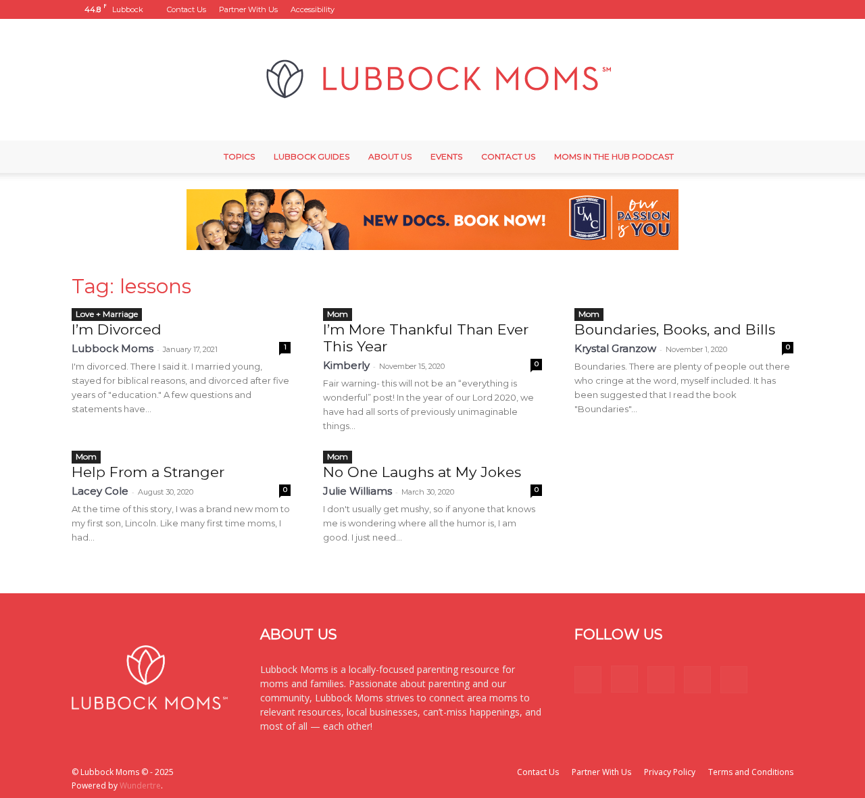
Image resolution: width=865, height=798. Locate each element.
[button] (674, 9)
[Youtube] (783, 9)
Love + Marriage (107, 314)
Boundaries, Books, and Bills (674, 329)
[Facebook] (694, 9)
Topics (239, 156)
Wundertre (140, 785)
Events (446, 156)
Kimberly (346, 365)
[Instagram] (716, 9)
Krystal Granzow (615, 348)
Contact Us (186, 9)
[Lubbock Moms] (432, 80)
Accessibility (313, 9)
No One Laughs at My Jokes (422, 472)
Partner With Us (248, 9)
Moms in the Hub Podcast (614, 156)
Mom (337, 314)
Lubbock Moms (112, 348)
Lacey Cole (100, 490)
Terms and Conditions (750, 772)
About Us (390, 156)
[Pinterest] (738, 9)
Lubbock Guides (311, 156)
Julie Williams (357, 490)
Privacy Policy (669, 772)
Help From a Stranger (148, 472)
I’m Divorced (117, 329)
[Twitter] (761, 9)
